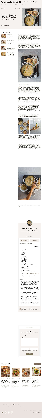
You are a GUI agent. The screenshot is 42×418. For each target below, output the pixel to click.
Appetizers (8, 40)
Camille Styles (5, 25)
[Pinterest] (9, 412)
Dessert (23, 378)
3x (38, 246)
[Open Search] (40, 5)
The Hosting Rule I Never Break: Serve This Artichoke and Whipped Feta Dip (11, 42)
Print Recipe (24, 240)
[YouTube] (12, 412)
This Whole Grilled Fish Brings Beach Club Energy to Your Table (11, 36)
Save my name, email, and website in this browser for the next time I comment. (29, 351)
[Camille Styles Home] (11, 2)
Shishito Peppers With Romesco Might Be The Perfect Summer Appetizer (36, 381)
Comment (22, 337)
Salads (2, 378)
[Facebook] (2, 412)
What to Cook (9, 52)
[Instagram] (6, 412)
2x (37, 246)
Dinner (3, 8)
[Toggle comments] (39, 327)
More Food (36, 363)
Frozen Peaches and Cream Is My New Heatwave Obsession (25, 382)
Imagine (19, 87)
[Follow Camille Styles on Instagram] (8, 25)
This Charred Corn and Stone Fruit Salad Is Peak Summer (5, 382)
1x (35, 246)
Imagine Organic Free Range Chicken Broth (31, 273)
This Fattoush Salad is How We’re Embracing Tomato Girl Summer (16, 382)
